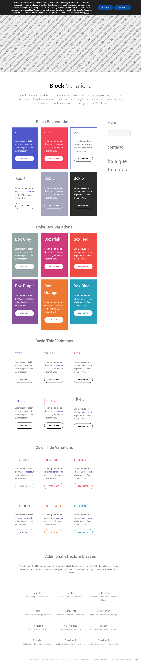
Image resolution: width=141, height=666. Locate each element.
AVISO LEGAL (32, 659)
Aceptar (105, 7)
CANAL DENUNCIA (101, 659)
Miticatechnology (130, 659)
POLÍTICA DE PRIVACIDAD (53, 659)
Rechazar (122, 7)
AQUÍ (86, 12)
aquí (40, 10)
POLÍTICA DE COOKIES (79, 659)
